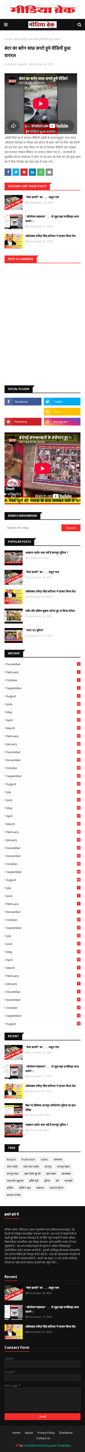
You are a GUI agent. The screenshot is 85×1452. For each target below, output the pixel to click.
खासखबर (66, 1174)
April (43, 720)
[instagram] (62, 422)
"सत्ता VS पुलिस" (34, 630)
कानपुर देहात (63, 1166)
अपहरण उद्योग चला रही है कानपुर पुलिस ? (46, 552)
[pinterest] (23, 422)
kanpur (11, 1159)
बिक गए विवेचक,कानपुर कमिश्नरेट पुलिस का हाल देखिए (50, 1107)
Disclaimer (66, 1433)
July (43, 792)
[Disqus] (42, 320)
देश (57, 1181)
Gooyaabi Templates (57, 1445)
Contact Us (43, 1438)
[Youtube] (23, 412)
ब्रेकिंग (10, 1188)
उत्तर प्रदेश (12, 1166)
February (42, 672)
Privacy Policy (46, 1433)
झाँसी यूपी (34, 1181)
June (43, 704)
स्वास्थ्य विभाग (56, 1188)
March (43, 728)
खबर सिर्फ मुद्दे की (32, 1174)
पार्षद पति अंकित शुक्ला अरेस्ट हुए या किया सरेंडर (50, 611)
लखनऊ (40, 1188)
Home (8, 39)
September (42, 688)
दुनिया (47, 1181)
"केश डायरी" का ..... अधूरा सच (42, 197)
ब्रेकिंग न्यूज (25, 1188)
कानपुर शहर (13, 1174)
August (42, 696)
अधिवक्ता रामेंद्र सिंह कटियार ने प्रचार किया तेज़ (50, 236)
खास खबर (51, 1174)
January (43, 744)
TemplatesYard (33, 1445)
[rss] (62, 412)
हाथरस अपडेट (14, 1195)
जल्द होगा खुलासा (15, 1181)
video (44, 1159)
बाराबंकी (69, 1181)
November (43, 760)
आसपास (58, 1159)
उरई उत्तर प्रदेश (31, 1166)
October (42, 680)
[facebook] (23, 401)
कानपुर (48, 1166)
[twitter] (62, 401)
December (42, 664)
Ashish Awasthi (17, 64)
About (29, 1433)
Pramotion (28, 1159)
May (43, 712)
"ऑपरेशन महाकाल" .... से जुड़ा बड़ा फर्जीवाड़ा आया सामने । (52, 218)
